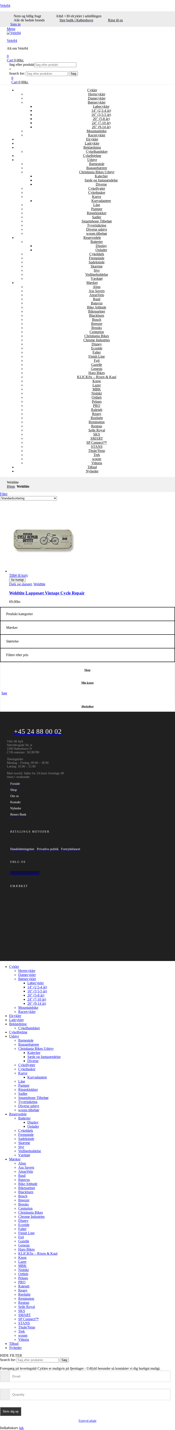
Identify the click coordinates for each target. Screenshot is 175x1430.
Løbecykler (101, 106)
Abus (96, 287)
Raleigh (96, 410)
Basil (96, 299)
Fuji (97, 360)
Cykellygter (96, 188)
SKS (96, 434)
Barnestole (96, 164)
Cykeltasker (96, 192)
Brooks (96, 328)
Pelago (97, 401)
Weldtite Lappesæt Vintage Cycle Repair (47, 593)
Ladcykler (92, 143)
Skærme (97, 266)
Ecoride (96, 348)
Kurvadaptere (101, 201)
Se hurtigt (17, 579)
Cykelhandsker (97, 151)
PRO (96, 406)
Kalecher (101, 176)
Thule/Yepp (96, 451)
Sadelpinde (97, 262)
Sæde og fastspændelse (101, 180)
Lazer (97, 385)
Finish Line (96, 356)
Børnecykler (97, 102)
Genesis (96, 369)
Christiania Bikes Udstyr (96, 172)
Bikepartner (96, 311)
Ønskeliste (88, 706)
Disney (97, 344)
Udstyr (92, 160)
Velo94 (5, 6)
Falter (97, 352)
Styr (97, 270)
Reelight (97, 418)
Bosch (96, 319)
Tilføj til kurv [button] (18, 575)
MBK (97, 389)
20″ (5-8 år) (101, 119)
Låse (96, 205)
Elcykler (92, 139)
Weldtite (39, 584)
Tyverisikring (96, 225)
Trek (96, 455)
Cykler (92, 90)
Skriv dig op (10, 1411)
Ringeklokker (96, 213)
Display (101, 246)
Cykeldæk (96, 254)
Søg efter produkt (21, 64)
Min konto (87, 682)
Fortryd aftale (87, 1420)
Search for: (17, 73)
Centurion (97, 332)
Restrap (96, 426)
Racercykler (96, 135)
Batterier (96, 242)
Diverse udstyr (96, 229)
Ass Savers (97, 291)
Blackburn (96, 315)
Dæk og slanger (20, 584)
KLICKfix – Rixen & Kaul (96, 377)
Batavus (97, 303)
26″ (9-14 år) (101, 127)
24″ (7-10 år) (101, 123)
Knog (97, 381)
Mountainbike (97, 131)
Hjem (11, 486)
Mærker (92, 283)
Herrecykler (96, 94)
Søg (73, 73)
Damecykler (97, 98)
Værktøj (97, 278)
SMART (96, 438)
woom (96, 459)
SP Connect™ (96, 442)
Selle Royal (96, 430)
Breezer (96, 324)
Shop (87, 670)
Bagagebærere (96, 168)
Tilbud (92, 467)
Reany (96, 414)
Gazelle (96, 365)
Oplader (101, 250)
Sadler (96, 217)
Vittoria (96, 463)
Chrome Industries (96, 340)
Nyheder (92, 471)
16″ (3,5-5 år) (101, 115)
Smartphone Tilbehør (97, 221)
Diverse (101, 184)
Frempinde (96, 258)
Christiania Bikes (96, 336)
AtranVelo (96, 295)
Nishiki (96, 393)
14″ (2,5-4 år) (101, 110)
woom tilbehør (96, 233)
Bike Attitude (96, 307)
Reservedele (92, 238)
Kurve (96, 197)
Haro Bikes (96, 373)
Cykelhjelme (92, 156)
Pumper (96, 209)
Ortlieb (97, 397)
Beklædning (92, 147)
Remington (97, 422)
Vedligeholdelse (96, 274)
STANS (97, 447)
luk (21, 1428)
